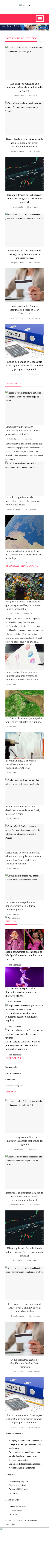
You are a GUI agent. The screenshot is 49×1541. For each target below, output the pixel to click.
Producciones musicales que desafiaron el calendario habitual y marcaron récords (23, 810)
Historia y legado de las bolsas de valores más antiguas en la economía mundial (24, 198)
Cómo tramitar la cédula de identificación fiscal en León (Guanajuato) (24, 310)
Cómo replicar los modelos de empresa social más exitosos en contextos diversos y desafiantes (22, 676)
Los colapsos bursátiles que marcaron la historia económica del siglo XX (25, 87)
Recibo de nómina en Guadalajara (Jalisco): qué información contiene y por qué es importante (24, 365)
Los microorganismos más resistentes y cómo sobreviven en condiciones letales (22, 501)
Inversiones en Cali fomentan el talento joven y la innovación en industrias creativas (24, 254)
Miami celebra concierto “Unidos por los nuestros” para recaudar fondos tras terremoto (22, 1045)
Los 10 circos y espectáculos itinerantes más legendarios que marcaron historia (21, 992)
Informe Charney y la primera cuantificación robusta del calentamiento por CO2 (20, 764)
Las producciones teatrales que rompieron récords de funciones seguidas (21, 1017)
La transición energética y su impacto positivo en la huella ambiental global (20, 906)
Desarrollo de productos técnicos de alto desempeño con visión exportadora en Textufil (24, 143)
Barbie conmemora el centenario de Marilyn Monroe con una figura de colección (23, 955)
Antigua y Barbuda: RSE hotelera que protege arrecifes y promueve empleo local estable (23, 605)
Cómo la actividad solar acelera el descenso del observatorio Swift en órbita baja (23, 554)
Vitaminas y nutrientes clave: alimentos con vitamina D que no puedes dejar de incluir (22, 430)
